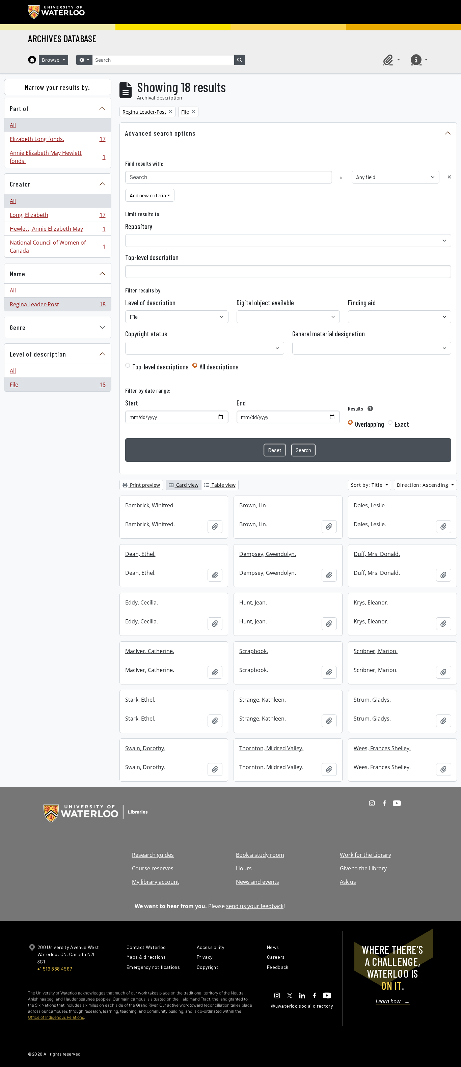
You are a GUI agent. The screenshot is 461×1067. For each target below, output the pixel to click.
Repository (138, 226)
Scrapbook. (253, 651)
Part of (19, 108)
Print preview (144, 485)
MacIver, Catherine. (149, 651)
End (241, 403)
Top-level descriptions (160, 367)
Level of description (38, 354)
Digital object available (265, 303)
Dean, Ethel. (140, 554)
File (57, 386)
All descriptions (219, 367)
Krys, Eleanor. (371, 602)
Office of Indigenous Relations (56, 1017)
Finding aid (362, 303)
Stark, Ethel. (140, 699)
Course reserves (152, 868)
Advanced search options (160, 133)
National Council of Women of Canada (57, 246)
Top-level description (152, 257)
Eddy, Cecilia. (141, 602)
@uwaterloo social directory (302, 1006)
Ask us (348, 882)
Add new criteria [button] (148, 195)
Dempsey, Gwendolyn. (267, 554)
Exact (402, 424)
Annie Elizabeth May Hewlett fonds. (57, 157)
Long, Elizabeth (57, 216)
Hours (244, 868)
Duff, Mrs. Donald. (377, 554)
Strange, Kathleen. (262, 699)
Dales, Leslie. (370, 505)
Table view (223, 485)
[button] (390, 60)
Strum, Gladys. (372, 699)
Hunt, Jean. (253, 602)
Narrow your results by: (57, 87)
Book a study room (260, 855)
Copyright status (146, 334)
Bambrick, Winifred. (150, 505)
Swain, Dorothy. (145, 748)
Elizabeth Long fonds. (57, 140)
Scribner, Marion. (376, 651)
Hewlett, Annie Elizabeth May (57, 230)
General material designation (328, 334)
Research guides (153, 855)
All (13, 125)
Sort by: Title (367, 485)
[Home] (32, 60)
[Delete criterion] (449, 176)
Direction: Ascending (423, 485)
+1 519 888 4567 (54, 969)
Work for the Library (365, 855)
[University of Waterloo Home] (56, 12)
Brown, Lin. (253, 505)
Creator (20, 184)
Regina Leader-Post (57, 306)
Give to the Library (363, 868)
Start (131, 403)
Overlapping (369, 424)
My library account (155, 882)
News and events (257, 882)
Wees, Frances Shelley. (382, 748)
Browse (51, 60)
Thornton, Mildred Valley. (271, 748)
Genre (18, 327)
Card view (186, 485)
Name (17, 274)
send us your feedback (254, 906)
